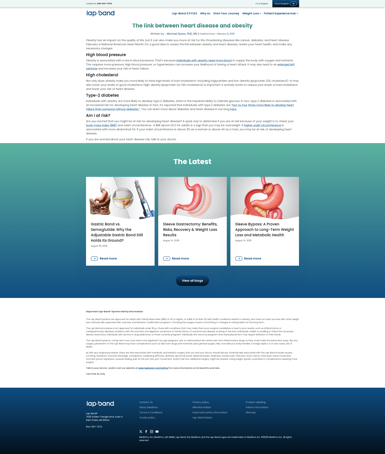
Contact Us (146, 402)
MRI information (201, 407)
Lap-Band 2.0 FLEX (184, 13)
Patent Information (257, 407)
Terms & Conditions (150, 412)
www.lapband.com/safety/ (153, 368)
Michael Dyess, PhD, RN (182, 33)
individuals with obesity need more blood (204, 60)
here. (233, 109)
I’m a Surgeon (262, 4)
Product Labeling (256, 402)
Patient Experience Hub (280, 13)
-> (293, 3)
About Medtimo (148, 407)
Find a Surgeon (282, 4)
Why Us (205, 13)
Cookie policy (147, 417)
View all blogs (192, 280)
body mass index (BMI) (101, 125)
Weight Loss (250, 13)
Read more (108, 258)
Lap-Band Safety (202, 417)
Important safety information (209, 412)
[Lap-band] (101, 13)
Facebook (146, 431)
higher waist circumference (262, 125)
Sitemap (251, 412)
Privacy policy (200, 402)
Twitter (140, 431)
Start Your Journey (226, 13)
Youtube (157, 431)
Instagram (151, 431)
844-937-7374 (104, 3)
